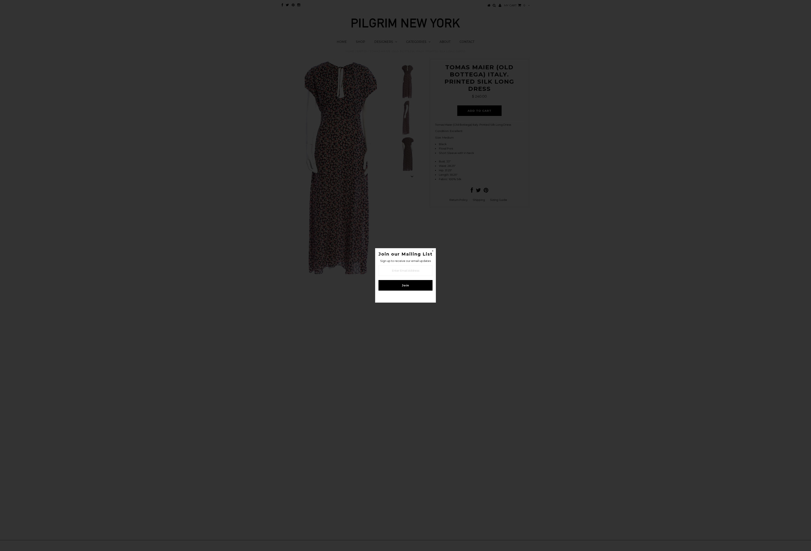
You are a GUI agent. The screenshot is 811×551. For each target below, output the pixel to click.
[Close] (432, 251)
